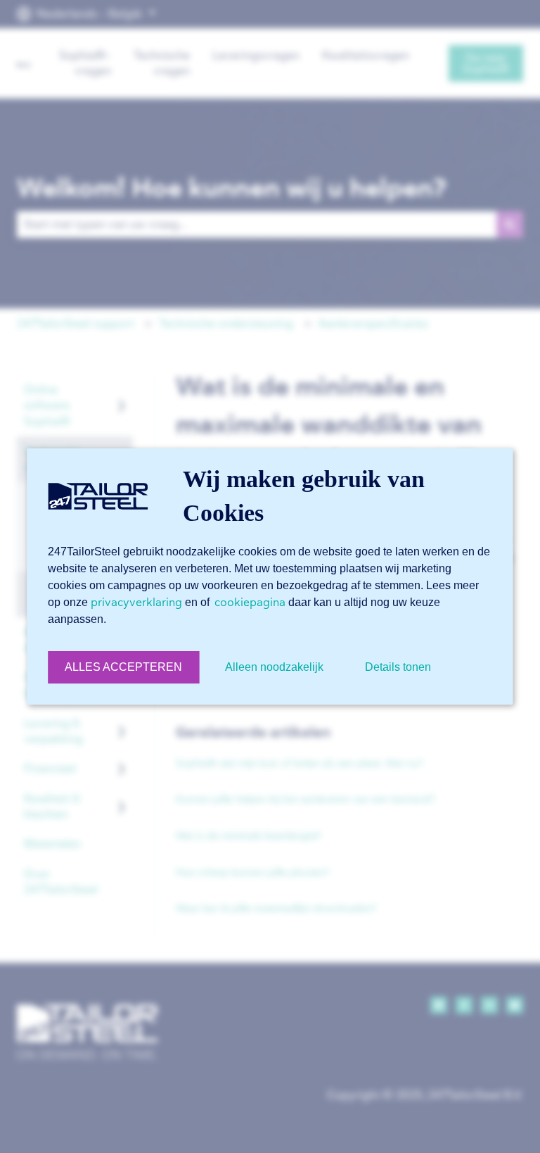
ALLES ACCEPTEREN (123, 667)
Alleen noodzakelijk (274, 667)
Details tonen (398, 667)
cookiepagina (249, 602)
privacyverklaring (136, 602)
